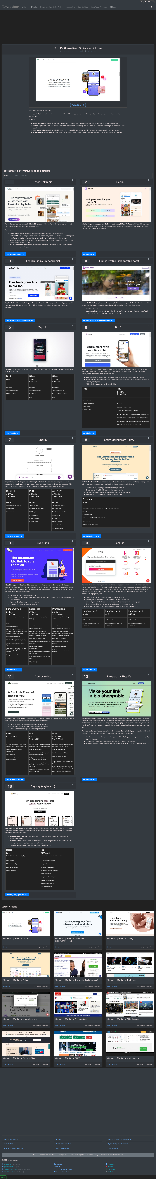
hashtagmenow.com (17, 1169)
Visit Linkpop (88, 779)
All (11, 175)
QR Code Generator (62, 1148)
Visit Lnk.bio (87, 254)
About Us (57, 1166)
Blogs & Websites (46, 7)
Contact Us (58, 1164)
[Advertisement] (27, 27)
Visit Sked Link (12, 670)
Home (63, 51)
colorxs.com (12, 1164)
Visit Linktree (76, 105)
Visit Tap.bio (11, 433)
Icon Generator (113, 1148)
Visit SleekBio (88, 670)
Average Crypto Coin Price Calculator (120, 1139)
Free (16, 175)
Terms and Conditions (61, 1172)
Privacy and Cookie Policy (63, 1169)
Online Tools (57, 7)
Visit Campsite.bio (13, 779)
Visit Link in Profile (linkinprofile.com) (97, 320)
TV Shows (103, 7)
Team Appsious (91, 51)
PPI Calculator (8, 1144)
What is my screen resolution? (14, 1148)
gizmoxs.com (11, 1166)
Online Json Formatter (63, 1144)
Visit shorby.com (13, 536)
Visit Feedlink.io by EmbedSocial (18, 320)
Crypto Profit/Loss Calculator (118, 1144)
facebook (111, 1164)
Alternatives (69, 51)
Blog (59, 1139)
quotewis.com (14, 1172)
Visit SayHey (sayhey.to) (16, 895)
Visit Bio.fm (87, 433)
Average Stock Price (11, 1139)
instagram (111, 1169)
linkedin (110, 1166)
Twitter (110, 1172)
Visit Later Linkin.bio (14, 254)
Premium (24, 175)
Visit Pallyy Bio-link (90, 536)
